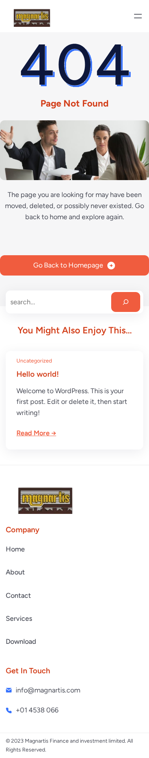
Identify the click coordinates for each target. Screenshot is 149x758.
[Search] (125, 302)
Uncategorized (34, 361)
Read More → (36, 433)
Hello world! (37, 374)
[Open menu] (138, 16)
